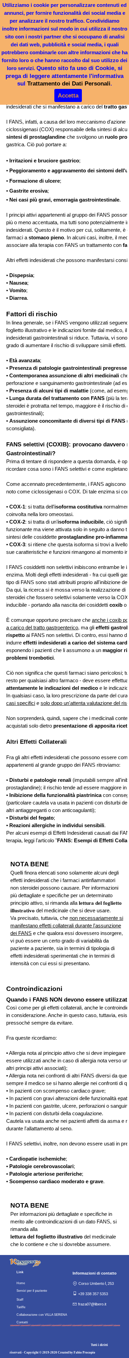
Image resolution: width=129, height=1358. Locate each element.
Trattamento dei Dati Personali (68, 83)
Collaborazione (27, 1314)
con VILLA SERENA (52, 1314)
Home (21, 1283)
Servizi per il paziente (32, 1290)
